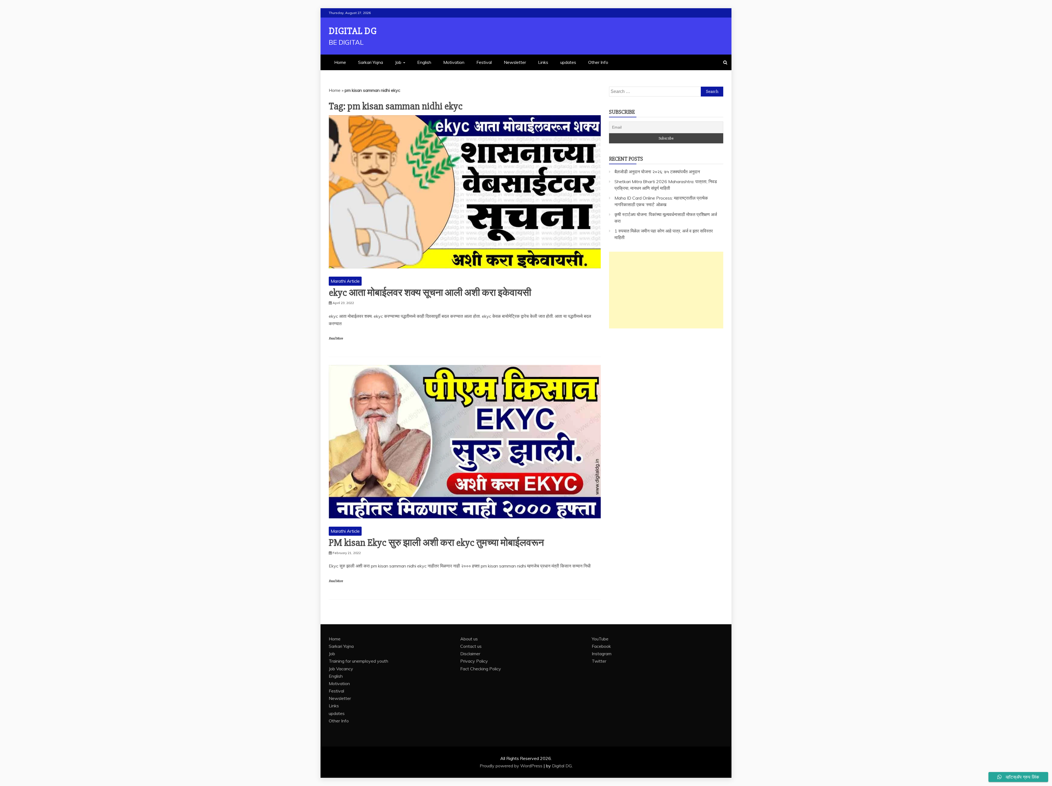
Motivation (453, 62)
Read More (336, 338)
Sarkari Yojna (370, 62)
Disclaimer (470, 653)
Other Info (598, 62)
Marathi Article (345, 281)
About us (469, 639)
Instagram (601, 653)
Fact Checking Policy (480, 668)
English (424, 62)
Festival (484, 62)
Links (543, 62)
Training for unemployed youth (358, 661)
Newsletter (515, 62)
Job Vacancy (341, 668)
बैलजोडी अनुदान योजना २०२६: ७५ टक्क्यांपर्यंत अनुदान (657, 171)
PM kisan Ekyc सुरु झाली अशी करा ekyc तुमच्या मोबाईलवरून (436, 543)
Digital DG (353, 31)
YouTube (600, 639)
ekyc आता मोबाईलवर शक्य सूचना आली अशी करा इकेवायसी (430, 293)
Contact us (471, 646)
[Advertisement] (666, 290)
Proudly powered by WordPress (512, 765)
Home (340, 62)
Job (398, 62)
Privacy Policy (474, 661)
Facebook (601, 646)
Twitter (599, 661)
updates (568, 62)
